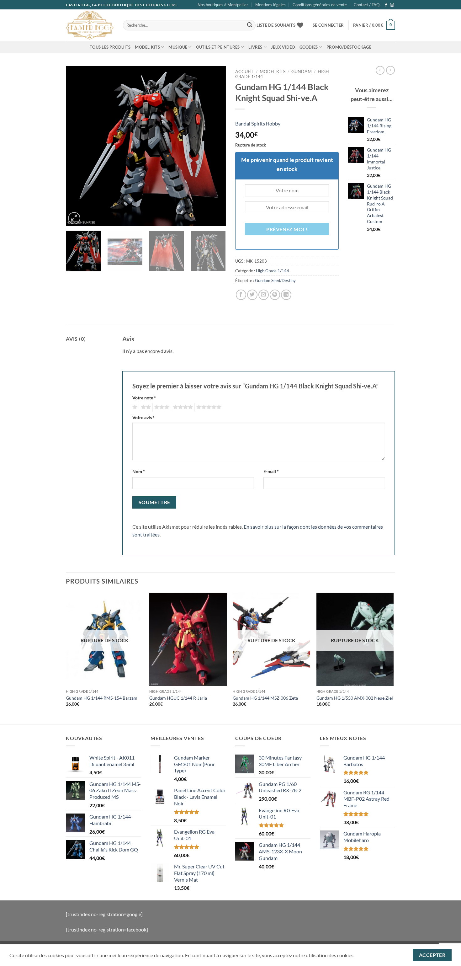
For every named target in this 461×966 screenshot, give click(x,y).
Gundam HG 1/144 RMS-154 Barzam (101, 698)
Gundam (301, 71)
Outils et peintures (218, 47)
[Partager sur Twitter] (252, 295)
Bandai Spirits (250, 123)
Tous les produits (110, 47)
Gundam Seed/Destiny (275, 280)
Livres (255, 47)
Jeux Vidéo (283, 47)
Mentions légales (270, 4)
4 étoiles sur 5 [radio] (182, 407)
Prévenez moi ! (287, 229)
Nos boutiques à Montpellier (223, 4)
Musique (177, 47)
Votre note (144, 397)
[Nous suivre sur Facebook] (386, 5)
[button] (328, 25)
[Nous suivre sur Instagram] (392, 5)
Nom (138, 471)
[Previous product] (390, 70)
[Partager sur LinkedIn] (286, 295)
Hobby (273, 123)
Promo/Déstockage (348, 47)
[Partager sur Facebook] (241, 295)
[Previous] (76, 146)
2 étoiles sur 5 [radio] (145, 407)
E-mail (271, 471)
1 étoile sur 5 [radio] (134, 407)
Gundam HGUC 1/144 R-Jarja (178, 698)
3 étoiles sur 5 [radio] (160, 407)
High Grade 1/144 (272, 270)
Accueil (244, 71)
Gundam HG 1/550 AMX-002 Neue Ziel (354, 698)
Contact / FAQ (366, 4)
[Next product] (380, 70)
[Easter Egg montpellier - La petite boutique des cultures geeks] (90, 25)
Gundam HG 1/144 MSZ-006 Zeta (265, 698)
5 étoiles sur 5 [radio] (207, 407)
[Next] (214, 146)
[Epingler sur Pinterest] (275, 295)
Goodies (308, 47)
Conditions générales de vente (320, 4)
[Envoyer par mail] (263, 295)
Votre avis (143, 417)
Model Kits (147, 47)
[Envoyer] (249, 25)
